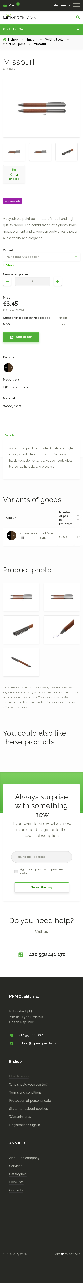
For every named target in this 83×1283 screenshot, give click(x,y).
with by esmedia (67, 1254)
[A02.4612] (14, 151)
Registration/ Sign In (24, 1125)
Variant (8, 250)
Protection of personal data (30, 1101)
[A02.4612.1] (40, 151)
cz (19, 16)
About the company (24, 1158)
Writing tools (57, 39)
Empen (34, 39)
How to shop (19, 1076)
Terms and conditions (25, 1092)
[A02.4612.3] (62, 630)
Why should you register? (28, 1084)
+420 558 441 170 (45, 954)
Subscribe (39, 887)
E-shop (15, 39)
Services (15, 1166)
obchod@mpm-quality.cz (36, 1043)
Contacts (16, 1190)
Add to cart (24, 337)
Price (6, 297)
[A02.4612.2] (66, 151)
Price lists (16, 1182)
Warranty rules (20, 1117)
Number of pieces (15, 274)
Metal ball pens (17, 44)
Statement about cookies (28, 1109)
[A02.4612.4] (21, 662)
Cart (13, 5)
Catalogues (18, 1174)
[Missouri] (41, 107)
